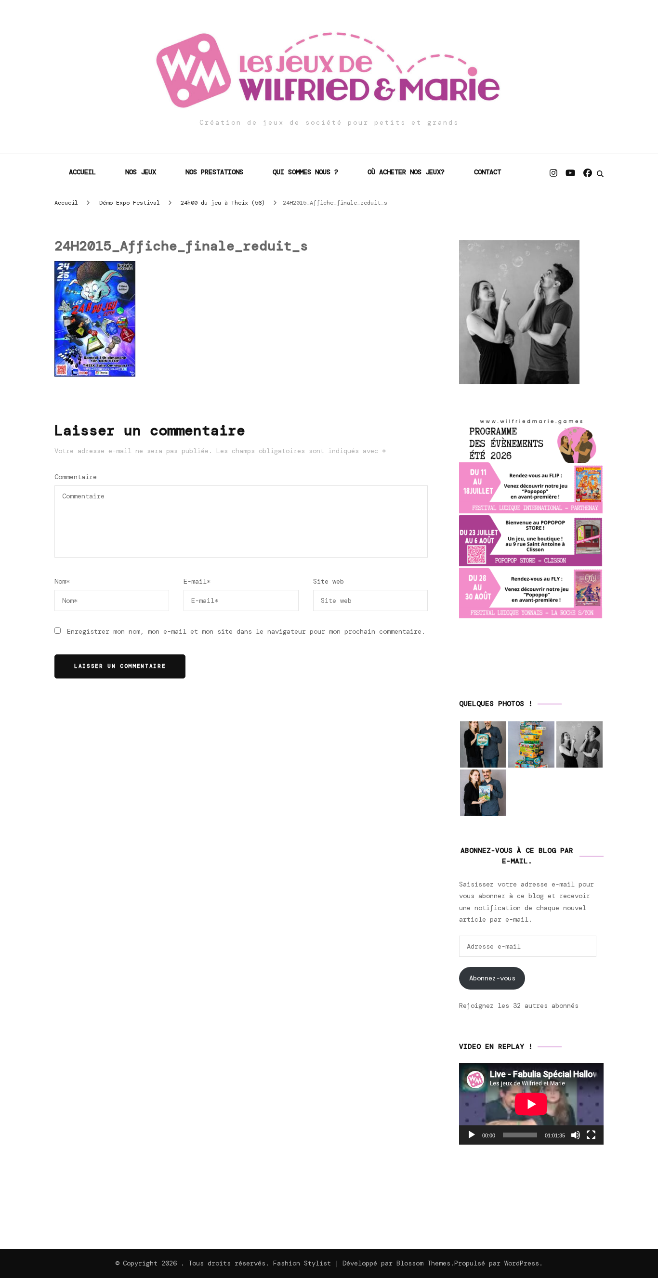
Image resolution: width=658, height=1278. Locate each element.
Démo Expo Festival (129, 203)
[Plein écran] (591, 1135)
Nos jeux (140, 172)
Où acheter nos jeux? (406, 172)
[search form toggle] (600, 173)
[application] (531, 1104)
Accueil (82, 172)
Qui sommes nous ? (305, 172)
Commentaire (75, 476)
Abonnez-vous (492, 978)
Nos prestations (214, 172)
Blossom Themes (423, 1263)
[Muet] (575, 1135)
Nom (62, 581)
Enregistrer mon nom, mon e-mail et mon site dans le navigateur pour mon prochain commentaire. (246, 631)
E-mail (197, 581)
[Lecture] (471, 1135)
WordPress (521, 1263)
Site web (328, 581)
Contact (487, 172)
